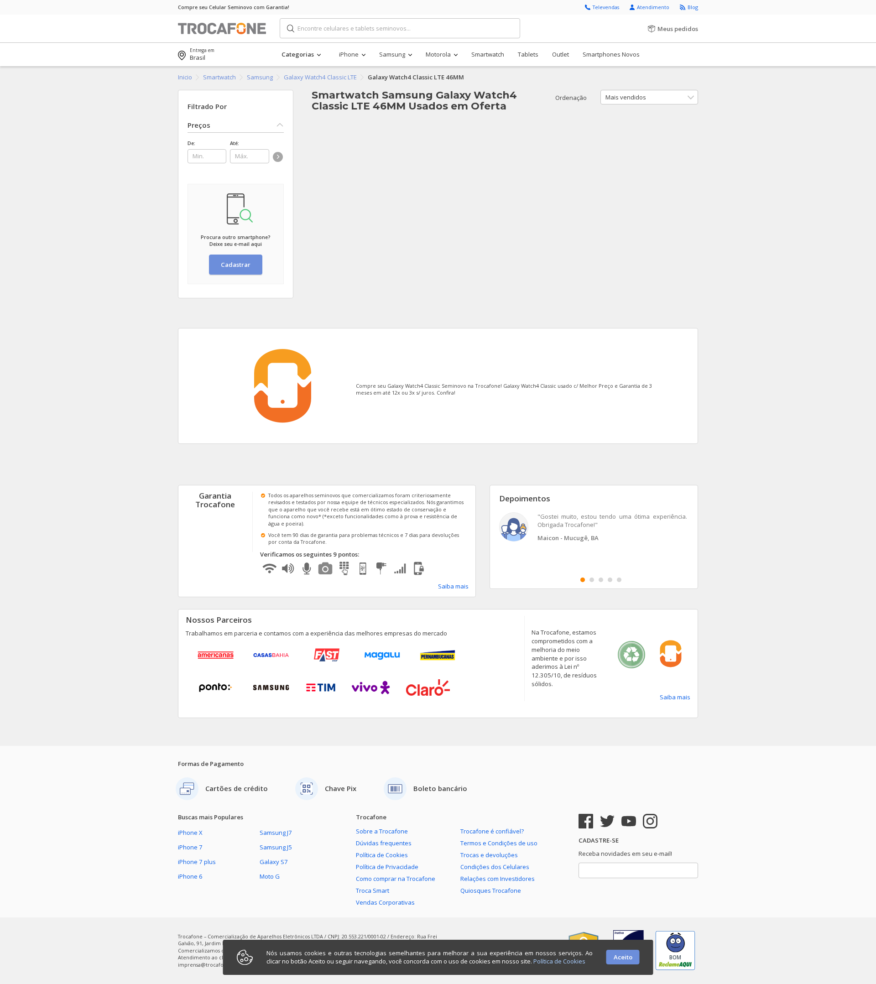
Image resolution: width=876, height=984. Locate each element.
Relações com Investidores (497, 879)
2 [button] (591, 580)
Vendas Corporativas (385, 902)
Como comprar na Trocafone (395, 879)
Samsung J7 (276, 832)
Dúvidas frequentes (384, 843)
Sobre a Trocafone (382, 831)
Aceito (623, 957)
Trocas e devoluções (489, 855)
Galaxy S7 (274, 862)
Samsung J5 (276, 847)
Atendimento (654, 7)
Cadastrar (235, 264)
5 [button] (619, 580)
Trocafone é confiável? (492, 831)
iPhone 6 (190, 876)
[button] (310, 54)
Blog (693, 7)
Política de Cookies (382, 855)
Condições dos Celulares (494, 867)
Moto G (270, 876)
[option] (594, 528)
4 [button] (610, 580)
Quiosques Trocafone (490, 890)
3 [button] (601, 580)
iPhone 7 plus (197, 862)
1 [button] (582, 580)
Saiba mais (453, 586)
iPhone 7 (190, 847)
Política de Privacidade (387, 867)
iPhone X (190, 832)
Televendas (606, 7)
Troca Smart (372, 890)
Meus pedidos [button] (677, 29)
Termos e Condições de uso (498, 843)
